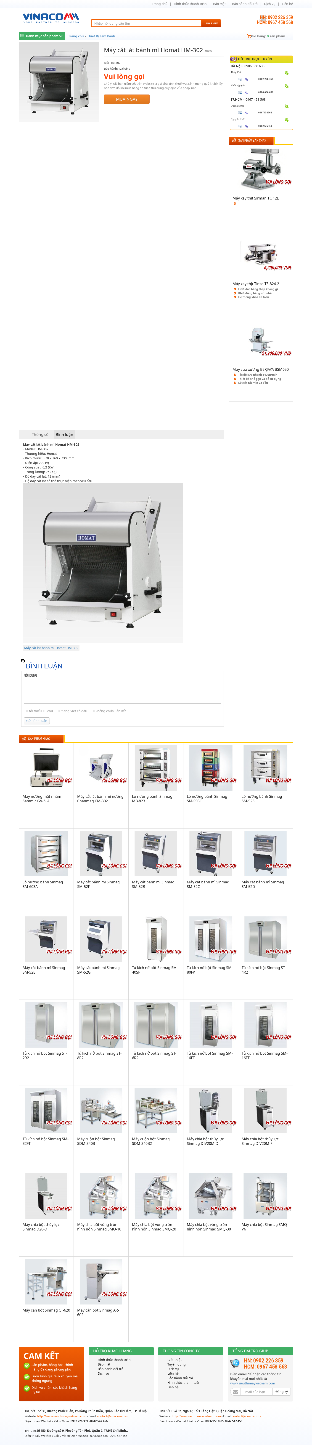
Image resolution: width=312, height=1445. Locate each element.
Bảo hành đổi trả (245, 4)
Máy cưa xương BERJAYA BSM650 (261, 369)
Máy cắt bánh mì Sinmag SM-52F (98, 884)
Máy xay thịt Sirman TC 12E (256, 198)
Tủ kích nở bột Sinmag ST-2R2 (45, 1055)
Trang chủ (159, 4)
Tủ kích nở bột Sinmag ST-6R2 (154, 1055)
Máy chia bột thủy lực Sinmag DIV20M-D (205, 1141)
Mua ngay (126, 99)
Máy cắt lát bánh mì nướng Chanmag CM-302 (100, 798)
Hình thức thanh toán (190, 4)
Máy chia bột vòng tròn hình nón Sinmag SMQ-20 (154, 1226)
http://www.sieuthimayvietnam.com (62, 1416)
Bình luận (64, 434)
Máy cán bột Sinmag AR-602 (98, 1312)
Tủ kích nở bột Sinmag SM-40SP (155, 969)
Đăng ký (281, 1391)
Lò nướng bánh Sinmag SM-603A (43, 884)
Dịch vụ (269, 4)
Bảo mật (219, 4)
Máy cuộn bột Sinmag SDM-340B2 (151, 1141)
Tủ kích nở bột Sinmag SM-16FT (210, 1055)
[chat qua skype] (287, 72)
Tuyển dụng (176, 1364)
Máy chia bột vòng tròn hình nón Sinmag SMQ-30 (209, 1226)
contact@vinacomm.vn (113, 1416)
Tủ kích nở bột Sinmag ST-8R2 (99, 1055)
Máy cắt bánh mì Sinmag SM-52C (208, 884)
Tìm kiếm (211, 23)
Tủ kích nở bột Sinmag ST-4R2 (264, 969)
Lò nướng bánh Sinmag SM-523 (262, 798)
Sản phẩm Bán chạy (252, 140)
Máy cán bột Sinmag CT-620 (46, 1310)
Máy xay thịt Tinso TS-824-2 (256, 283)
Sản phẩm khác (39, 739)
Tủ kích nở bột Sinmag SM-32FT (46, 1141)
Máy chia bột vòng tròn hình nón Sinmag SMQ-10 (99, 1226)
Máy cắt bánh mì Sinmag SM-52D (263, 884)
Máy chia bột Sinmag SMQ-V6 (265, 1226)
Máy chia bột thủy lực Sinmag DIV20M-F (260, 1141)
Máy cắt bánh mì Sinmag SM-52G (98, 969)
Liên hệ (287, 4)
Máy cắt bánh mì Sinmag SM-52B (153, 884)
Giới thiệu (174, 1360)
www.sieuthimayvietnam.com (252, 1383)
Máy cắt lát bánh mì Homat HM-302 (51, 648)
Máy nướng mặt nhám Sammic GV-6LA (42, 798)
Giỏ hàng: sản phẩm (268, 36)
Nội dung (30, 675)
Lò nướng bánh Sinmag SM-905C (207, 798)
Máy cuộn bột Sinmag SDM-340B (96, 1141)
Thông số (40, 434)
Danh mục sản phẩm (42, 36)
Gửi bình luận (36, 721)
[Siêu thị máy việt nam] (50, 17)
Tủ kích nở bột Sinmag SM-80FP (210, 969)
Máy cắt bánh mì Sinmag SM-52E (44, 969)
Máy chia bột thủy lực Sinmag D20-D (41, 1226)
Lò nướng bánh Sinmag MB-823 (152, 798)
